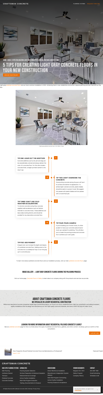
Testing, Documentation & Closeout (30, 383)
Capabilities (23, 368)
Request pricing (93, 3)
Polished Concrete (7, 378)
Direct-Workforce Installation (56, 370)
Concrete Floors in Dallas (34, 278)
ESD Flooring (6, 370)
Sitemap (30, 388)
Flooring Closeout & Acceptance (57, 382)
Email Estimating (95, 373)
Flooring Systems (79, 3)
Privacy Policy (36, 388)
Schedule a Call (94, 375)
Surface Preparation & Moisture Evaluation (32, 373)
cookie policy (78, 390)
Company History (78, 375)
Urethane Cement (7, 373)
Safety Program (78, 373)
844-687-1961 (95, 333)
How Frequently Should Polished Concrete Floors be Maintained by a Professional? (37, 351)
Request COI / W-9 (78, 370)
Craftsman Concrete (16, 4)
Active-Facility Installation (27, 378)
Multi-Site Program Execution (28, 380)
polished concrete (14, 327)
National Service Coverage (28, 375)
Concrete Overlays (7, 380)
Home (4, 60)
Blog (9, 60)
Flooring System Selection (27, 370)
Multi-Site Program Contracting (57, 377)
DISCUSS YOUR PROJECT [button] (11, 75)
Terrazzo (4, 375)
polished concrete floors (13, 85)
